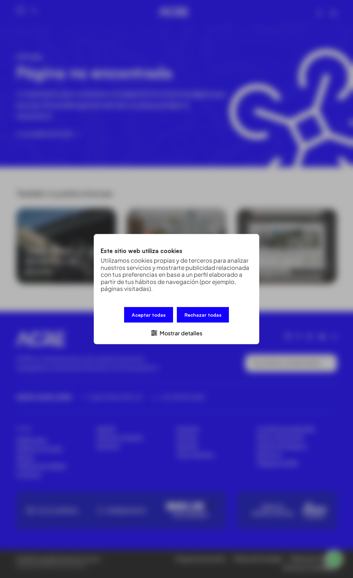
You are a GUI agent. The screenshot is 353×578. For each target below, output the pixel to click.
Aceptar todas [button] (148, 314)
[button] (176, 332)
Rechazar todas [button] (202, 314)
